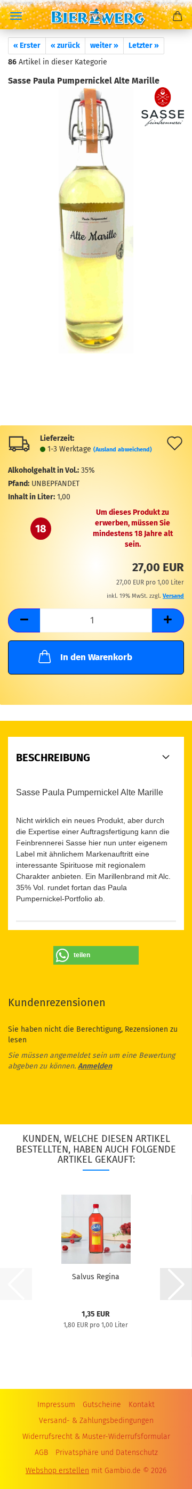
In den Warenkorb (96, 657)
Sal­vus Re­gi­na (95, 1276)
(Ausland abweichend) (122, 449)
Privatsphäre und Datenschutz (106, 1452)
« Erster (27, 45)
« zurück (65, 45)
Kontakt (142, 1404)
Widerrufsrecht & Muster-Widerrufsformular (96, 1436)
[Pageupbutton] (163, 1467)
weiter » (104, 45)
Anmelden (95, 1066)
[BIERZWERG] (96, 14)
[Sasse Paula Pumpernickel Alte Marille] (96, 220)
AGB (41, 1452)
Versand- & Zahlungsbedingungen (96, 1420)
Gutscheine (102, 1404)
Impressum (56, 1404)
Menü (16, 16)
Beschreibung (53, 757)
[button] (24, 620)
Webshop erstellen (57, 1470)
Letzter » (144, 45)
